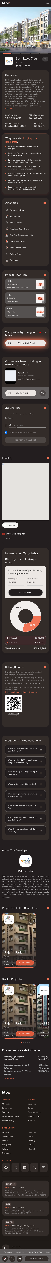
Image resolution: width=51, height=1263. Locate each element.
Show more (9, 1078)
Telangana (6, 1153)
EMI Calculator (34, 1116)
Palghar (5, 1149)
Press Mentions (34, 1112)
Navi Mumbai (7, 1136)
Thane (5, 1140)
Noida (31, 1145)
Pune (31, 1136)
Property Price (13, 579)
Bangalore (6, 1145)
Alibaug (32, 1140)
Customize (25, 592)
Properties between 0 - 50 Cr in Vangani (16, 1066)
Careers (5, 1112)
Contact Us (7, 1108)
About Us (6, 1104)
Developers (32, 1104)
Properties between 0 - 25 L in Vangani (17, 1072)
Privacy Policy (8, 1120)
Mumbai (32, 1132)
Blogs (30, 1108)
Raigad (32, 1149)
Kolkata (5, 1132)
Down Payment (32, 579)
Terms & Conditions (10, 1116)
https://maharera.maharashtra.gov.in (21, 692)
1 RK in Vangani (44, 1068)
